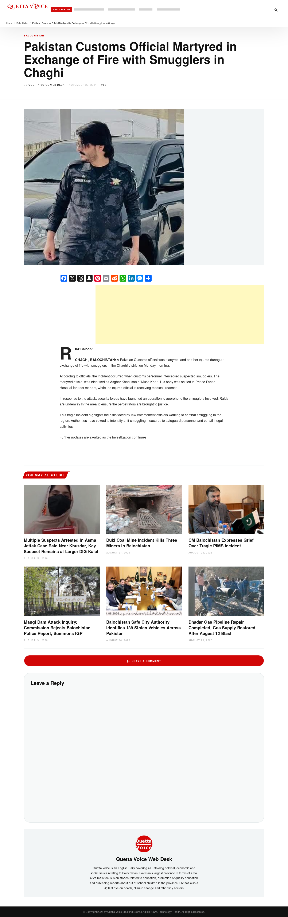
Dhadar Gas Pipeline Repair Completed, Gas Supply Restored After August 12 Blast (221, 627)
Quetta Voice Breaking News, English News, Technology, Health (143, 911)
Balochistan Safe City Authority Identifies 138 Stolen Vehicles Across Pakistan (143, 627)
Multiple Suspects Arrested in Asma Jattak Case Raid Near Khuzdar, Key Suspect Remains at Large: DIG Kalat (61, 545)
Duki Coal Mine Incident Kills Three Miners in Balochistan (141, 542)
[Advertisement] (180, 314)
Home (9, 23)
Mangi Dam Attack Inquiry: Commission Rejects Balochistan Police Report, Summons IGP (57, 627)
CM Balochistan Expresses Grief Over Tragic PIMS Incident (221, 542)
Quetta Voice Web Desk (46, 84)
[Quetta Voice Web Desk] (144, 843)
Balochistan (61, 9)
